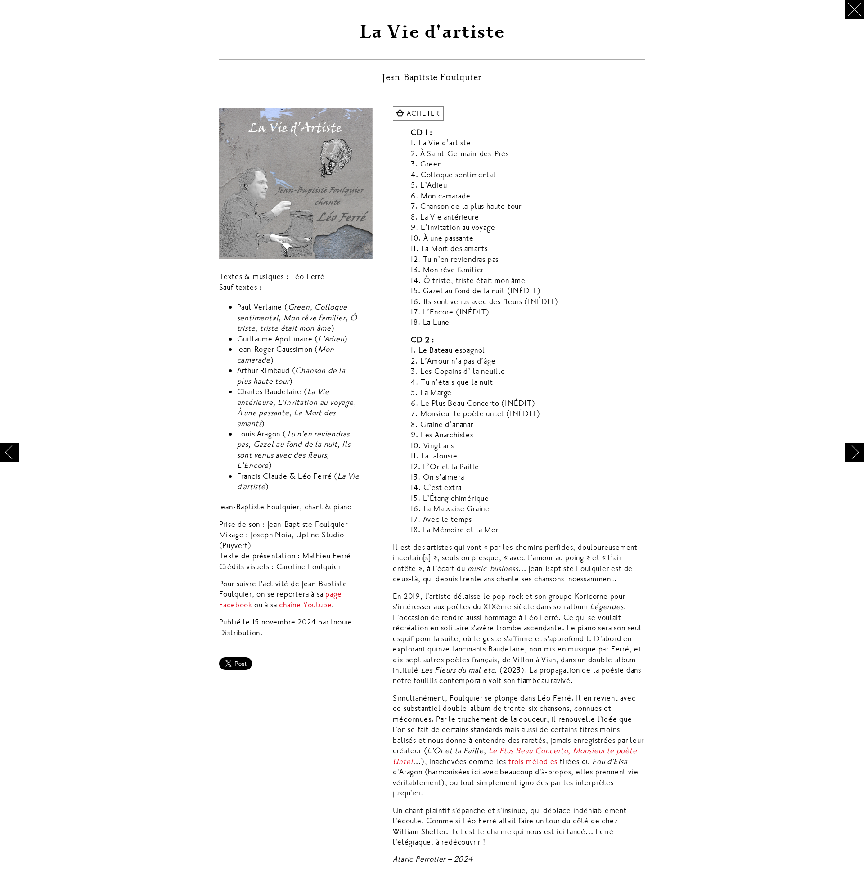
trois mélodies (533, 761)
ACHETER (423, 113)
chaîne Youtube (305, 605)
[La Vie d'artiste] (296, 183)
